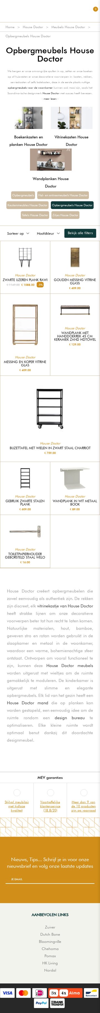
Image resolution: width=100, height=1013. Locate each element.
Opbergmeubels (23, 195)
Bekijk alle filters (80, 233)
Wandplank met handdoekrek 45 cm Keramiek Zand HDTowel (75, 336)
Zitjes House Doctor (65, 215)
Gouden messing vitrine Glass (75, 281)
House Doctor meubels (69, 665)
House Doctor (33, 27)
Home (10, 27)
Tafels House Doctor (35, 215)
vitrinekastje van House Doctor (65, 606)
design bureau (70, 717)
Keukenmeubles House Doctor (28, 205)
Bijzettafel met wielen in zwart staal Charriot (50, 448)
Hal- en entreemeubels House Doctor (63, 195)
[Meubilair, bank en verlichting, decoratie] (50, 11)
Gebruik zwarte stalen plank (25, 502)
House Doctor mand (27, 702)
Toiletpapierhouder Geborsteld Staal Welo (25, 555)
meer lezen (50, 98)
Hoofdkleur (45, 233)
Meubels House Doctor (68, 27)
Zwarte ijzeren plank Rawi (25, 280)
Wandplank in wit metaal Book (75, 502)
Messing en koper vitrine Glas (25, 363)
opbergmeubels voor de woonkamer (30, 87)
